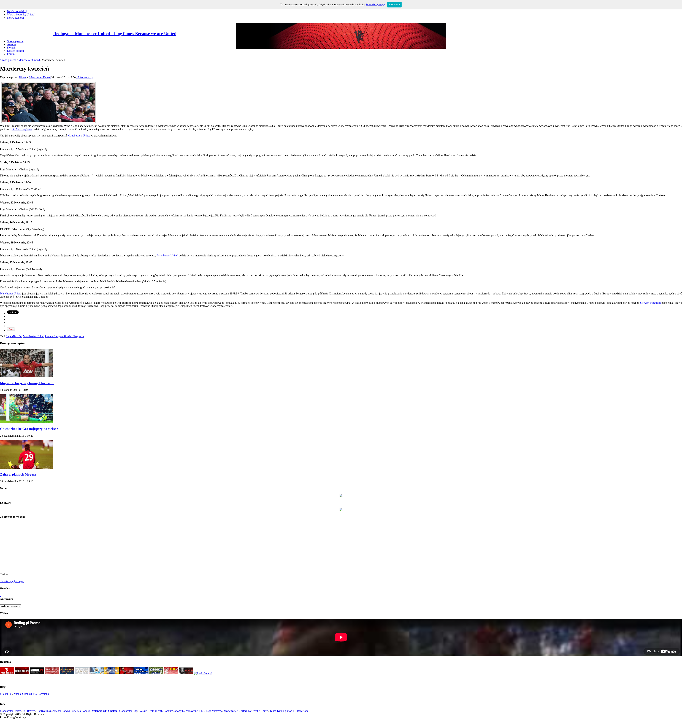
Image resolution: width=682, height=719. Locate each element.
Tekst (273, 710)
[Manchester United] (7, 673)
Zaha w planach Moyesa (18, 474)
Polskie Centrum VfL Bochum (156, 710)
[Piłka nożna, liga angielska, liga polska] (156, 673)
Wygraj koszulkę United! (21, 14)
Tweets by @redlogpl (12, 581)
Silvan (22, 77)
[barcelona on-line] (67, 673)
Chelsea (113, 710)
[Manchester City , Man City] (97, 673)
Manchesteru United (79, 135)
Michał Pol (6, 693)
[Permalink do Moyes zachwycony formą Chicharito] (26, 376)
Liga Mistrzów (14, 336)
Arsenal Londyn (61, 710)
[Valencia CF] (111, 673)
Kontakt (11, 47)
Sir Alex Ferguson (22, 129)
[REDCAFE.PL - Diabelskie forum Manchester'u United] (22, 673)
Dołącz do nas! (15, 50)
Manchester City (128, 710)
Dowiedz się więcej (375, 4)
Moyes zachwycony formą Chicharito (27, 383)
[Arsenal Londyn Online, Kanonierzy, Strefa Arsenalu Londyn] (186, 673)
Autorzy (11, 44)
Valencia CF (99, 710)
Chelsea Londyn (81, 710)
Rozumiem (394, 4)
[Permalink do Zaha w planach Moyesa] (26, 467)
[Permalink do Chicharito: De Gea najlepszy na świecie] (26, 421)
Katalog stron (284, 710)
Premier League (54, 336)
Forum (11, 53)
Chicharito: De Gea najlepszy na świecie (29, 429)
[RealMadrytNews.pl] (203, 673)
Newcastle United (258, 710)
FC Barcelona (41, 693)
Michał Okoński (23, 693)
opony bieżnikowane (186, 710)
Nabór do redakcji (17, 11)
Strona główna (15, 41)
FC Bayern (29, 710)
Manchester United (29, 59)
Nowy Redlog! (15, 17)
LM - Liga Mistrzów (210, 710)
